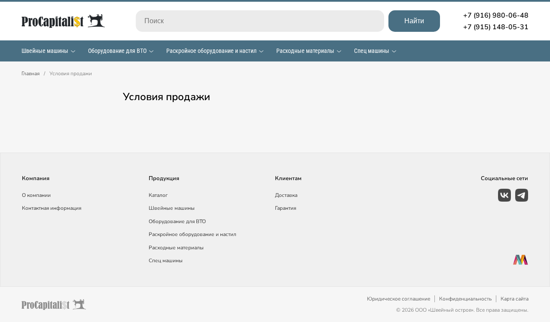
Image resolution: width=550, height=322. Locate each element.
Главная (30, 73)
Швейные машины (44, 50)
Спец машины (371, 50)
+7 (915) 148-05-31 (496, 27)
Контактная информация (51, 208)
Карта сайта (515, 298)
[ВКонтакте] (504, 195)
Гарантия (285, 208)
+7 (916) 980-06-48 (496, 15)
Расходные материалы (305, 50)
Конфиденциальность (465, 298)
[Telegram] (521, 195)
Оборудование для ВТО (117, 50)
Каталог (158, 195)
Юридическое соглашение (398, 298)
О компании (36, 195)
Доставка (286, 195)
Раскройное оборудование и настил (211, 50)
